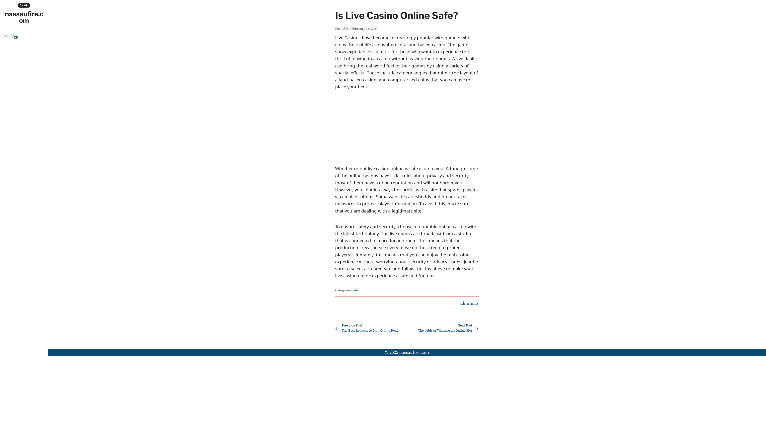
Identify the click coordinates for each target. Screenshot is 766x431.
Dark (24, 5)
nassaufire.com (24, 17)
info (356, 290)
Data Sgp (11, 37)
